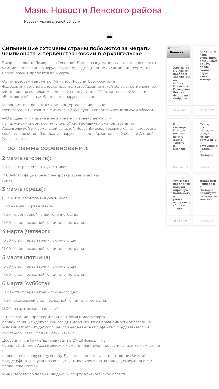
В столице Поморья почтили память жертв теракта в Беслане (179, 136)
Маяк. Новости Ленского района (93, 10)
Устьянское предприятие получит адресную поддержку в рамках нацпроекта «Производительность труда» (189, 194)
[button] (109, 35)
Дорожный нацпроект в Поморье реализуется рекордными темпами (209, 190)
